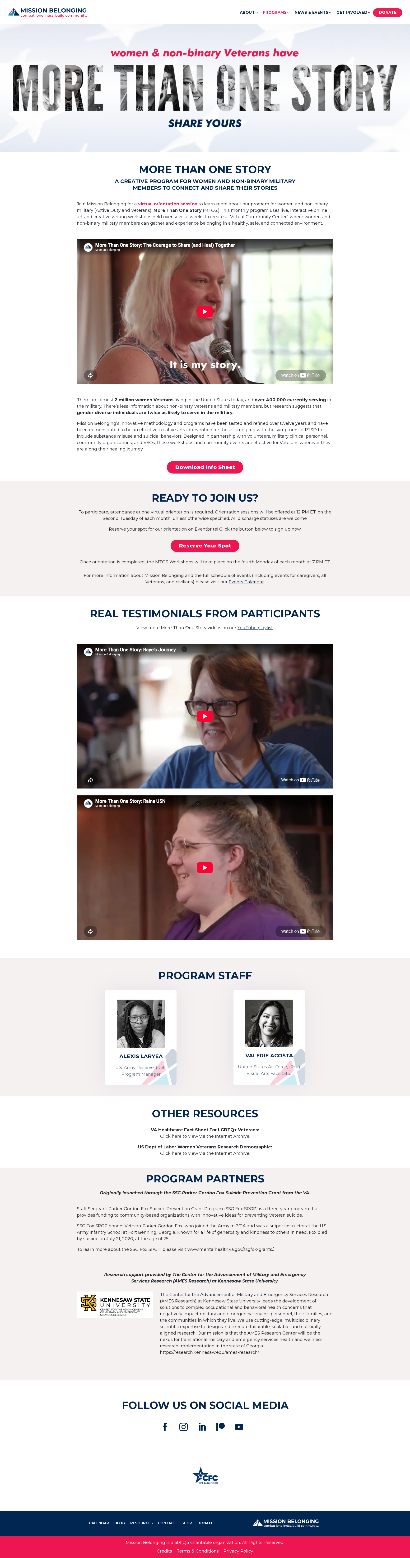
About (247, 12)
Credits (164, 1551)
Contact (167, 1523)
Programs (275, 12)
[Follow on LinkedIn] (202, 1427)
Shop (187, 1523)
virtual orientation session (167, 204)
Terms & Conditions (198, 1551)
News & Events (311, 12)
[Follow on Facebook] (165, 1427)
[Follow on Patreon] (220, 1427)
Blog (119, 1523)
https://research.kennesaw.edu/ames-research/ (209, 1352)
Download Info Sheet (205, 467)
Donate (387, 12)
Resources (141, 1523)
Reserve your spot (205, 545)
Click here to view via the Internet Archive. (205, 1136)
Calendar (99, 1523)
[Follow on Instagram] (183, 1427)
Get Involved (351, 12)
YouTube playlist (255, 627)
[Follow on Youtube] (239, 1427)
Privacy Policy (238, 1551)
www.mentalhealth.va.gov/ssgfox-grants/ (230, 1249)
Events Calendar (246, 582)
